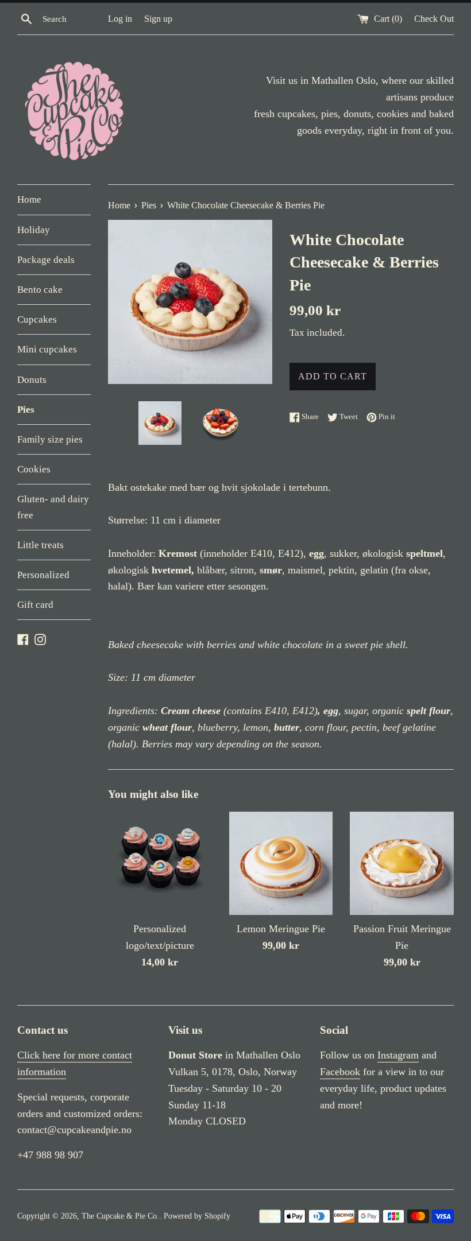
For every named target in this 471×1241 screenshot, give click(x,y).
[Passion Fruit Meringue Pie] (402, 864)
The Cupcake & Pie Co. (120, 1215)
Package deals (46, 259)
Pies (25, 409)
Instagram (398, 1055)
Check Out (434, 19)
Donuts (32, 379)
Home (29, 199)
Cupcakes (37, 319)
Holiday (33, 229)
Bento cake (40, 289)
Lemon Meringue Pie (281, 928)
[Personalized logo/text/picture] (160, 864)
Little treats (40, 545)
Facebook (340, 1071)
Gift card (35, 604)
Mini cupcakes (47, 349)
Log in (120, 19)
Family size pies (50, 439)
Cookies (34, 469)
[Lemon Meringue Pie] (281, 864)
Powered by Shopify (197, 1215)
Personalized (43, 574)
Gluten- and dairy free (53, 507)
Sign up (158, 19)
